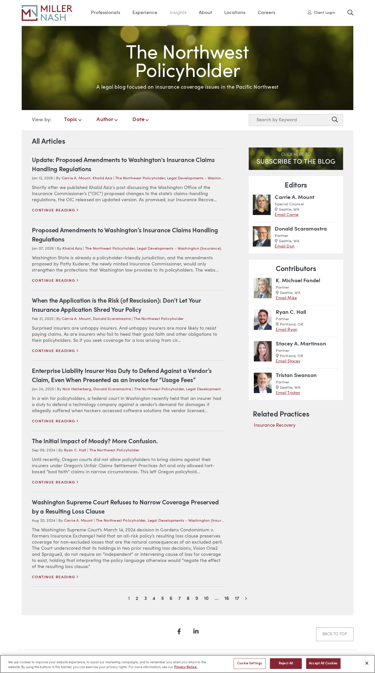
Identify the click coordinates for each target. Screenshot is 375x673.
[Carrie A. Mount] (262, 206)
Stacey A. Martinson (301, 344)
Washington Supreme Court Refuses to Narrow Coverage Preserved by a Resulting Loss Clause (125, 507)
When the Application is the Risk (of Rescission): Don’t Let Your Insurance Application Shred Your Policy (116, 305)
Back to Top (334, 634)
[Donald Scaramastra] (262, 237)
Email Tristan (288, 393)
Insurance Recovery (274, 425)
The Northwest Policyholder (140, 178)
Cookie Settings (249, 663)
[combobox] (289, 120)
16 (226, 599)
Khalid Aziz (102, 178)
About (205, 12)
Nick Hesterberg (76, 389)
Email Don (284, 247)
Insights (178, 12)
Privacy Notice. (185, 667)
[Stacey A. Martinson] (263, 352)
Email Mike (286, 298)
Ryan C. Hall (75, 450)
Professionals (105, 12)
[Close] (366, 663)
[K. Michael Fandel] (263, 289)
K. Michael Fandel (298, 281)
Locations (234, 12)
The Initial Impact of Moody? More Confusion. (95, 442)
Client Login (323, 12)
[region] (187, 664)
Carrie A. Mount (76, 178)
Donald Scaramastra (112, 319)
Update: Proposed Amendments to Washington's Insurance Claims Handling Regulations (123, 165)
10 (206, 599)
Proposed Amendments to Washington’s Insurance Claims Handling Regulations (125, 235)
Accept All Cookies (323, 663)
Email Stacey (288, 361)
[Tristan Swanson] (263, 384)
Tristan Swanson (296, 375)
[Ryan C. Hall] (263, 321)
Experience (144, 12)
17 (237, 599)
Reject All (286, 663)
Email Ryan (286, 330)
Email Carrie (286, 215)
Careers (266, 12)
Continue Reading (55, 210)
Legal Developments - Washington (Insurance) (209, 178)
